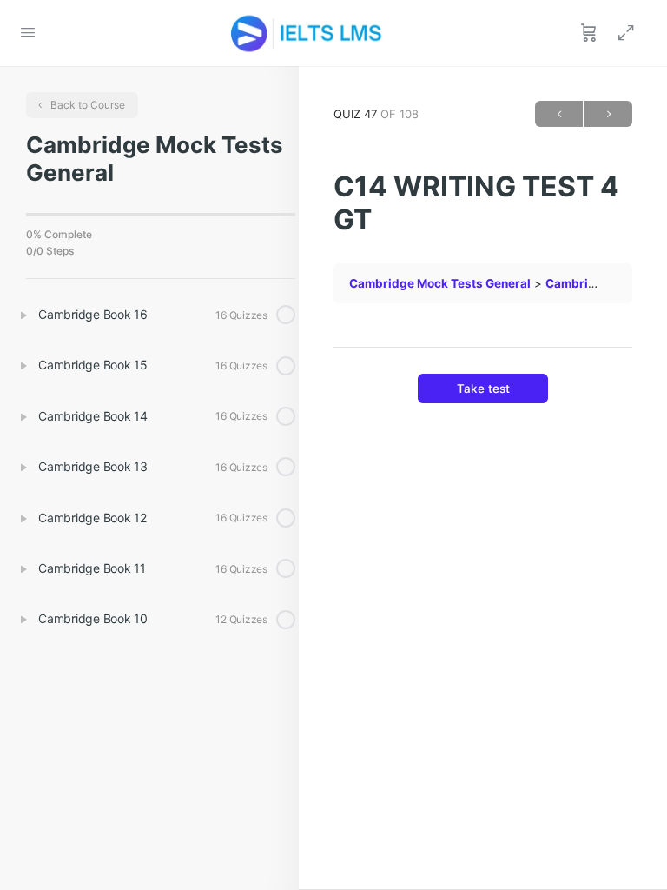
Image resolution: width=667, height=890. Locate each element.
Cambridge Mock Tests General (440, 283)
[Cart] (589, 33)
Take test (483, 388)
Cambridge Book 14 (601, 283)
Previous (559, 114)
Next (608, 114)
